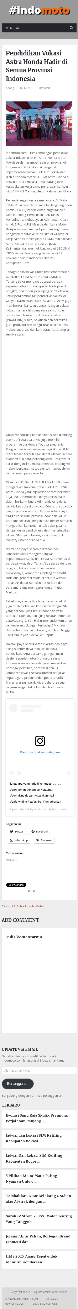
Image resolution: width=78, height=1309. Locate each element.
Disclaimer (52, 1299)
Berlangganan (17, 1084)
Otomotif (44, 88)
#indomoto (41, 809)
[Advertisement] (39, 382)
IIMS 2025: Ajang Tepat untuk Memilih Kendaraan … (32, 1259)
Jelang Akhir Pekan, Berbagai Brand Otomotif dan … (38, 1239)
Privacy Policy (14, 1303)
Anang (10, 88)
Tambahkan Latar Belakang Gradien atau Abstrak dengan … (38, 1199)
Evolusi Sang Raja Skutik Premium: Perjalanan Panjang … (37, 1118)
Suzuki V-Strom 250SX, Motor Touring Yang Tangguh (39, 1219)
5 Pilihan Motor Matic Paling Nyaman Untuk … (31, 1178)
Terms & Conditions (44, 1303)
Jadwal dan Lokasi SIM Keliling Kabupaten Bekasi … (34, 1138)
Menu (10, 28)
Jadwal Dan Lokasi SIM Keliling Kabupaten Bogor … (34, 1158)
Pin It (31, 891)
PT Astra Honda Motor (27, 906)
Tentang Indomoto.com (21, 1299)
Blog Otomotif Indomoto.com (50, 1292)
